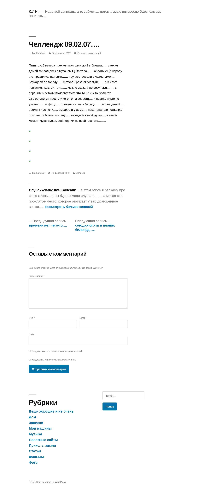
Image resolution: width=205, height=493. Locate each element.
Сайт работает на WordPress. (51, 481)
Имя (32, 317)
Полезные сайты (43, 439)
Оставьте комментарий (89, 52)
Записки (80, 172)
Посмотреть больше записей (69, 207)
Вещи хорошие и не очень (51, 411)
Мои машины (40, 428)
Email (83, 317)
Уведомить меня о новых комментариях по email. (57, 351)
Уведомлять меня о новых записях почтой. (54, 359)
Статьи (35, 450)
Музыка (35, 433)
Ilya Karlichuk (38, 52)
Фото (33, 462)
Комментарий (36, 275)
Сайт (31, 334)
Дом (32, 416)
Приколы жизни (42, 445)
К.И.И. (33, 11)
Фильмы (36, 456)
